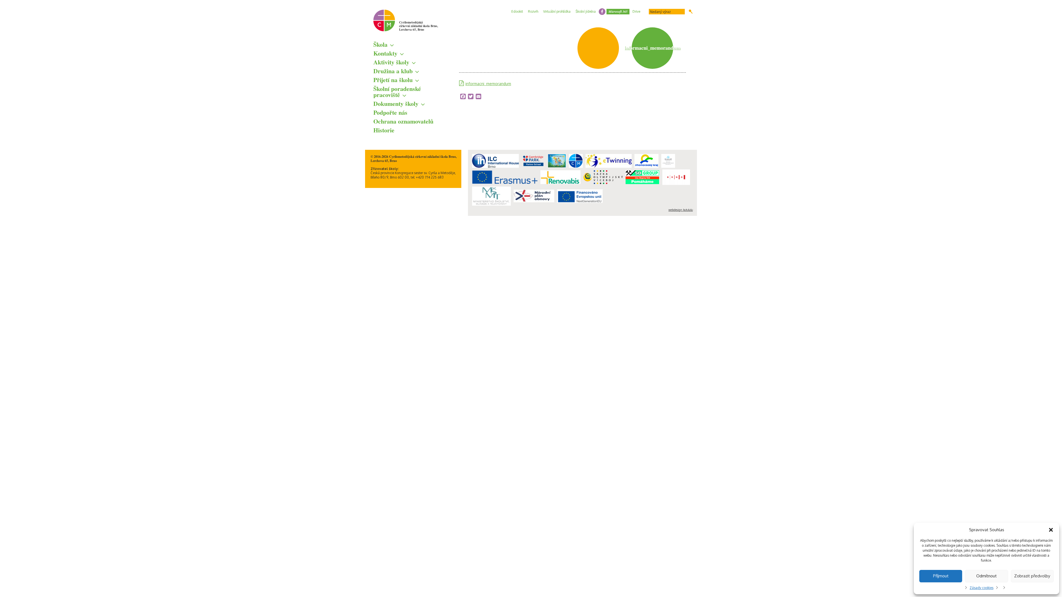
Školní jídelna (586, 11)
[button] (1051, 530)
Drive (636, 11)
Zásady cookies (981, 588)
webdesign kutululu (680, 209)
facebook (602, 11)
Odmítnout (986, 575)
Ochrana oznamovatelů (403, 121)
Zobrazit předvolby (1032, 575)
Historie (383, 130)
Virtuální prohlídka (557, 11)
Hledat (690, 11)
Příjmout (941, 575)
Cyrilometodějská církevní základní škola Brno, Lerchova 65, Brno (418, 26)
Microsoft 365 (618, 11)
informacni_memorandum (488, 83)
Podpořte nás (390, 112)
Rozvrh (533, 11)
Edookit (517, 11)
